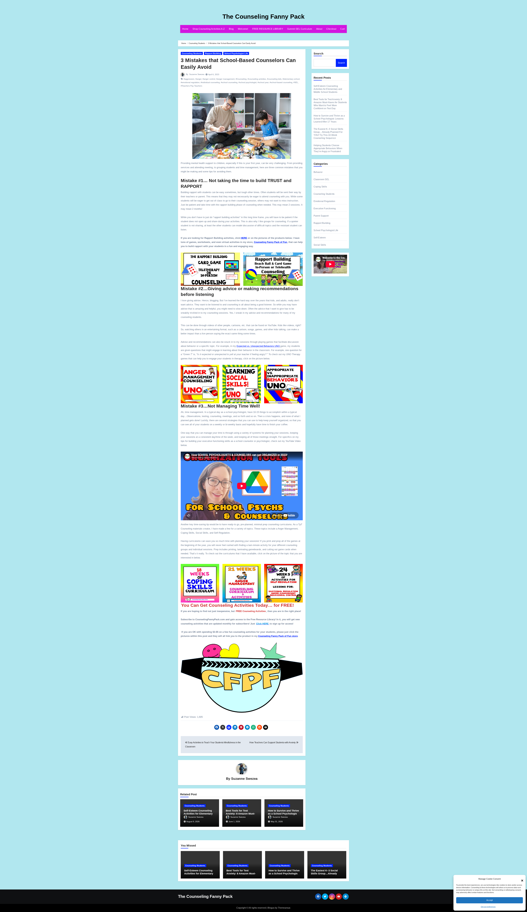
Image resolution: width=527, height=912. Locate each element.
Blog (231, 29)
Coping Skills (320, 187)
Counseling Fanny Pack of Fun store (278, 636)
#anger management (225, 79)
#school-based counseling (281, 82)
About (319, 29)
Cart (342, 29)
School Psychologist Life (236, 53)
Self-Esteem (320, 237)
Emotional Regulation (324, 201)
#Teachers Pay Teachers (191, 86)
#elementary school (291, 79)
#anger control (209, 79)
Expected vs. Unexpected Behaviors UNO (258, 346)
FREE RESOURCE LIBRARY (267, 29)
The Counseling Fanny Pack (263, 16)
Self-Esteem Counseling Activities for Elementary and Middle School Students (328, 89)
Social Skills (320, 245)
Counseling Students (192, 53)
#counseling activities (257, 79)
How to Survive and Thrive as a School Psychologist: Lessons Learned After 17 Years (329, 119)
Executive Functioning (325, 208)
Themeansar (284, 908)
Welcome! (243, 29)
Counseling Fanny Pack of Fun (270, 242)
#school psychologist (248, 82)
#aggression (189, 79)
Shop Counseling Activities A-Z (209, 29)
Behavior (318, 172)
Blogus (271, 908)
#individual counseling (210, 82)
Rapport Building (213, 53)
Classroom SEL (321, 179)
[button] (521, 879)
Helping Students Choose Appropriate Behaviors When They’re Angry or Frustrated (328, 148)
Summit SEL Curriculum (299, 29)
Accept (489, 900)
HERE (244, 238)
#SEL (295, 82)
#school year (263, 82)
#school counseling (229, 82)
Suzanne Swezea (196, 74)
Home (185, 29)
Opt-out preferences (488, 907)
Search (319, 53)
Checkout (331, 29)
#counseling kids (274, 79)
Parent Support (321, 216)
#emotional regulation (190, 82)
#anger (198, 79)
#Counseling (241, 79)
